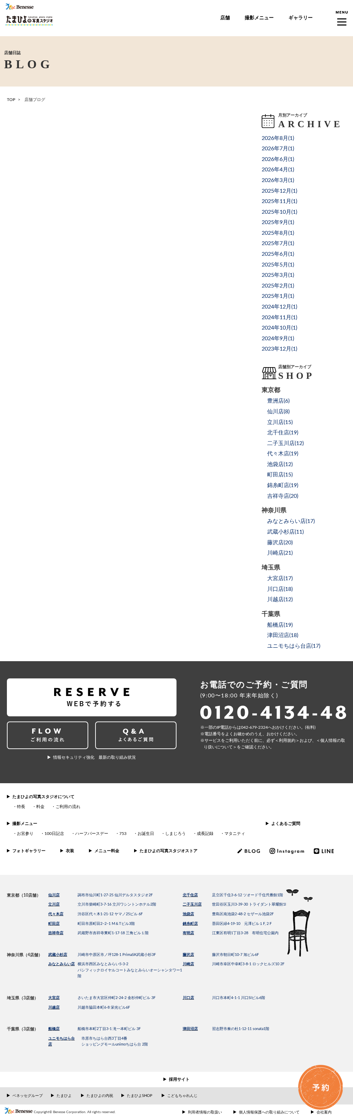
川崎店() (280, 553)
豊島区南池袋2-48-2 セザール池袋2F (243, 914)
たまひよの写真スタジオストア (169, 851)
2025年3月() (278, 275)
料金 (40, 807)
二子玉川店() (285, 443)
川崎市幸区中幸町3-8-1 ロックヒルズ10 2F (248, 964)
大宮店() (280, 578)
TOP (11, 100)
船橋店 (54, 1029)
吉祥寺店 (55, 933)
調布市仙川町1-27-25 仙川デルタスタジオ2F (115, 895)
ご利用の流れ (68, 807)
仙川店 (54, 895)
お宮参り (25, 833)
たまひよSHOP (139, 1096)
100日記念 (54, 833)
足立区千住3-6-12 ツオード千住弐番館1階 (247, 895)
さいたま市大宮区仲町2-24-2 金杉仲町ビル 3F (116, 998)
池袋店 (188, 914)
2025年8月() (278, 233)
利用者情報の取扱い (205, 1112)
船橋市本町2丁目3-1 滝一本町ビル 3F (109, 1029)
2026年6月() (278, 159)
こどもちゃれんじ (182, 1096)
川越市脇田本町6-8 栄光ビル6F (104, 1007)
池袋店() (280, 464)
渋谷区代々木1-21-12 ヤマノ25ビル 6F (110, 914)
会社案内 (324, 1112)
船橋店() (280, 625)
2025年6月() (278, 254)
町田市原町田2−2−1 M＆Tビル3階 (106, 924)
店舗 (225, 18)
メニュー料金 (106, 851)
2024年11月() (279, 317)
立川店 (54, 904)
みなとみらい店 (61, 964)
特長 (21, 807)
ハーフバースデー (91, 833)
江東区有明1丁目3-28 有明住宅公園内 (245, 933)
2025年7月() (278, 243)
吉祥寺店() (282, 496)
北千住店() (282, 432)
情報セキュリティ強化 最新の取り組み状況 (94, 757)
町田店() (280, 474)
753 (123, 833)
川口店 (188, 998)
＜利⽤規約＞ (287, 740)
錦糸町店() (282, 485)
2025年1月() (278, 296)
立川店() (280, 422)
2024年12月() (279, 307)
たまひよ (64, 1096)
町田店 (54, 924)
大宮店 (54, 998)
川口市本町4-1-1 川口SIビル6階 (238, 998)
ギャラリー (301, 18)
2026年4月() (278, 169)
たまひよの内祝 (100, 1096)
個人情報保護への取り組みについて (269, 1112)
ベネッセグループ (27, 1096)
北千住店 (190, 895)
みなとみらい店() (291, 521)
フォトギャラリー (29, 851)
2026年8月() (278, 138)
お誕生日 (146, 833)
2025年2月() (278, 286)
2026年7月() (278, 148)
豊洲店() (278, 401)
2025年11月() (279, 201)
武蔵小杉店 (57, 955)
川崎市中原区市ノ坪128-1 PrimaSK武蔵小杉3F (117, 955)
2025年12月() (279, 191)
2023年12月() (279, 349)
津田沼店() (282, 635)
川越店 (54, 1007)
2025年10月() (279, 212)
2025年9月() (278, 222)
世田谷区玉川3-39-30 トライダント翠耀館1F (249, 904)
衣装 (70, 851)
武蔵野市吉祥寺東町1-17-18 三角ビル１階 (113, 933)
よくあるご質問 (285, 823)
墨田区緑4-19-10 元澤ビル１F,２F (242, 924)
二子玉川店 (192, 904)
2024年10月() (279, 328)
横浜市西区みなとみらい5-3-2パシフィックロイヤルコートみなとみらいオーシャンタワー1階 (130, 970)
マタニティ (234, 833)
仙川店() (278, 411)
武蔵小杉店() (285, 532)
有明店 (188, 933)
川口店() (280, 589)
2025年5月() (278, 265)
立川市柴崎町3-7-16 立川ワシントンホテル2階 (117, 904)
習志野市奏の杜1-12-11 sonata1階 (240, 1029)
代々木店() (282, 453)
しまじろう (175, 833)
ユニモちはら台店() (293, 646)
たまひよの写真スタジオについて (43, 797)
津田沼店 (190, 1029)
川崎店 (188, 964)
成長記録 (205, 833)
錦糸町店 (190, 924)
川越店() (280, 599)
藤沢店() (280, 542)
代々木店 (55, 914)
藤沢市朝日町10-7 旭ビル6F (235, 955)
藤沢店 (188, 955)
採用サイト (179, 1079)
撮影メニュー (259, 18)
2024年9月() (278, 338)
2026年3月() (278, 180)
